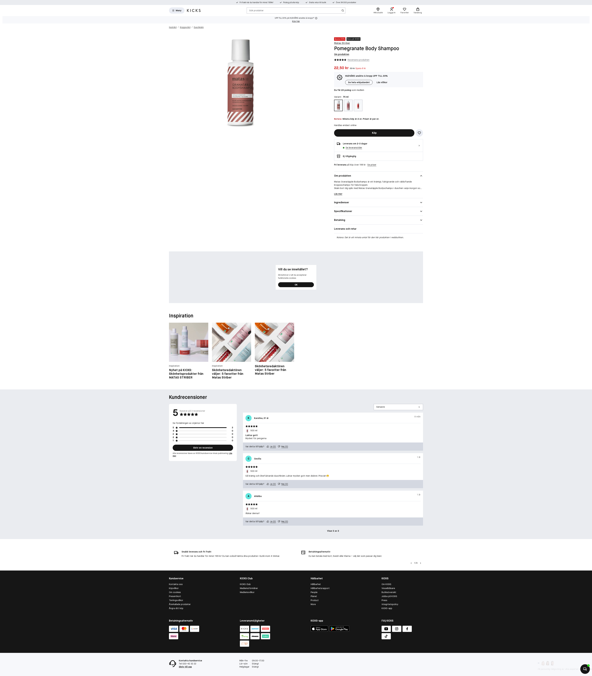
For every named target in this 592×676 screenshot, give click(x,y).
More (313, 604)
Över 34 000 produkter (346, 2)
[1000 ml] (358, 105)
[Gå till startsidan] (194, 10)
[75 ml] (338, 105)
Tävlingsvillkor (176, 600)
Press (384, 600)
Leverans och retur (345, 228)
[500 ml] (348, 105)
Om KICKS (386, 584)
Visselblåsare (388, 588)
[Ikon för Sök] (342, 10)
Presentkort (175, 596)
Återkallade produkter (180, 604)
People (314, 592)
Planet (314, 596)
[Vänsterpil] (410, 563)
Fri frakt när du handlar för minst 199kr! (256, 2)
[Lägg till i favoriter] (419, 133)
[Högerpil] (420, 563)
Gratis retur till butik (317, 2)
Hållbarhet (316, 584)
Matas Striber (342, 43)
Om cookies (175, 592)
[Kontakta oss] (585, 669)
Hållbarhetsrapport (320, 588)
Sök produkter (256, 10)
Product (315, 600)
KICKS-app (387, 608)
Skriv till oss (185, 666)
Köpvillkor (174, 588)
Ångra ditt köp (176, 608)
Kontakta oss (176, 584)
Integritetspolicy (390, 604)
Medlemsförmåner (249, 588)
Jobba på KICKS (389, 596)
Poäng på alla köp (291, 2)
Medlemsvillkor (247, 592)
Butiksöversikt (389, 592)
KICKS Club (245, 584)
